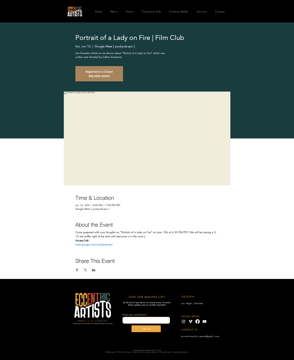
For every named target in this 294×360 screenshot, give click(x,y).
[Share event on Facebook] (77, 270)
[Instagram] (183, 321)
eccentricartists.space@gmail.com (200, 336)
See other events (99, 75)
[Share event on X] (85, 270)
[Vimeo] (190, 321)
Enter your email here (133, 314)
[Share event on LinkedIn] (93, 270)
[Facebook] (197, 321)
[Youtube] (204, 321)
